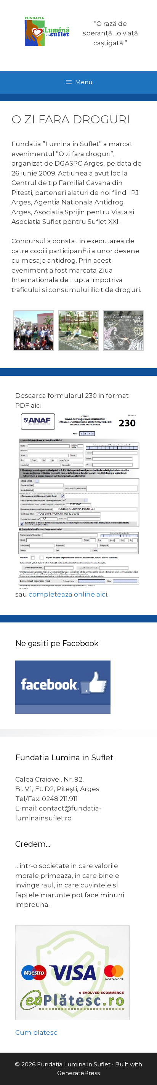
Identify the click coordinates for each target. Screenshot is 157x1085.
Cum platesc (36, 1032)
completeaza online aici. (68, 594)
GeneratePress (78, 1073)
